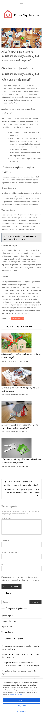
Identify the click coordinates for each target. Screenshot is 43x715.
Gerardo (25, 361)
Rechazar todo (21, 711)
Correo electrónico (10, 552)
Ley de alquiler (18, 318)
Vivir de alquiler (7, 632)
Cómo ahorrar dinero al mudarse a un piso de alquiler (19, 672)
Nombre (5, 540)
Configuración (21, 706)
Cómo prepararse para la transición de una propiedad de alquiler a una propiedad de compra (20, 664)
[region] (21, 697)
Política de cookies (16, 695)
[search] (40, 3)
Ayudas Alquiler (7, 616)
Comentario (7, 518)
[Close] (41, 680)
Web (3, 565)
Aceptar (21, 700)
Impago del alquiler (9, 621)
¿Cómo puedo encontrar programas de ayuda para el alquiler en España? (20, 655)
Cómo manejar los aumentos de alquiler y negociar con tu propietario (20, 647)
